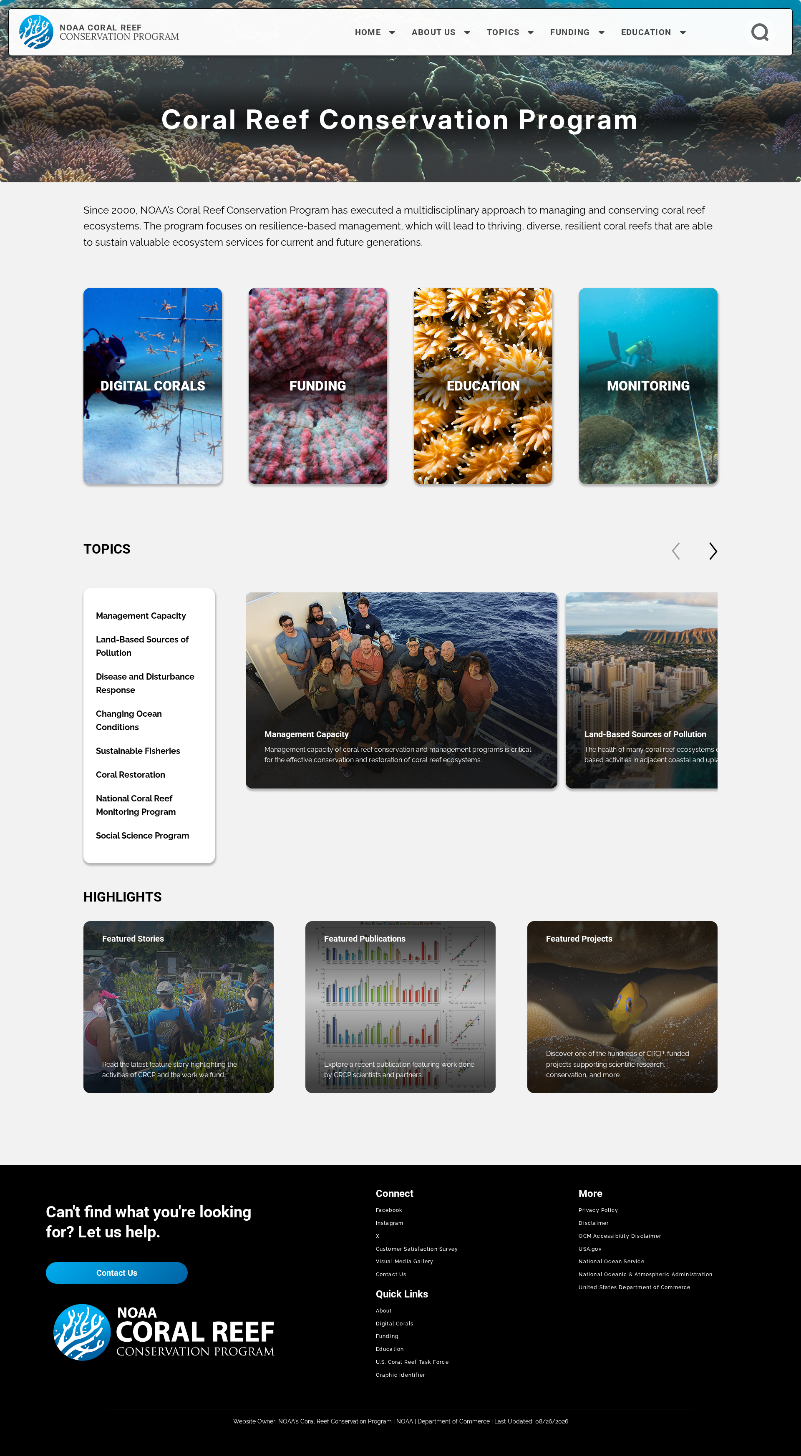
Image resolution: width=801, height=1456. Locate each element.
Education (390, 1349)
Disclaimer (594, 1223)
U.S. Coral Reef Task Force (412, 1362)
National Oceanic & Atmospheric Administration (646, 1274)
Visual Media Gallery (405, 1262)
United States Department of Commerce (634, 1287)
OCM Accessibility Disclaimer (620, 1236)
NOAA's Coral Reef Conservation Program (335, 1421)
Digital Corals (395, 1324)
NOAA (404, 1421)
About (384, 1311)
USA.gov (590, 1249)
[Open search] (760, 32)
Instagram (390, 1223)
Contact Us (116, 1273)
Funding (387, 1336)
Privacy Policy (598, 1210)
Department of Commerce (454, 1421)
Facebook (389, 1210)
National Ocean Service (611, 1262)
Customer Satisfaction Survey (417, 1249)
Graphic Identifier (401, 1375)
